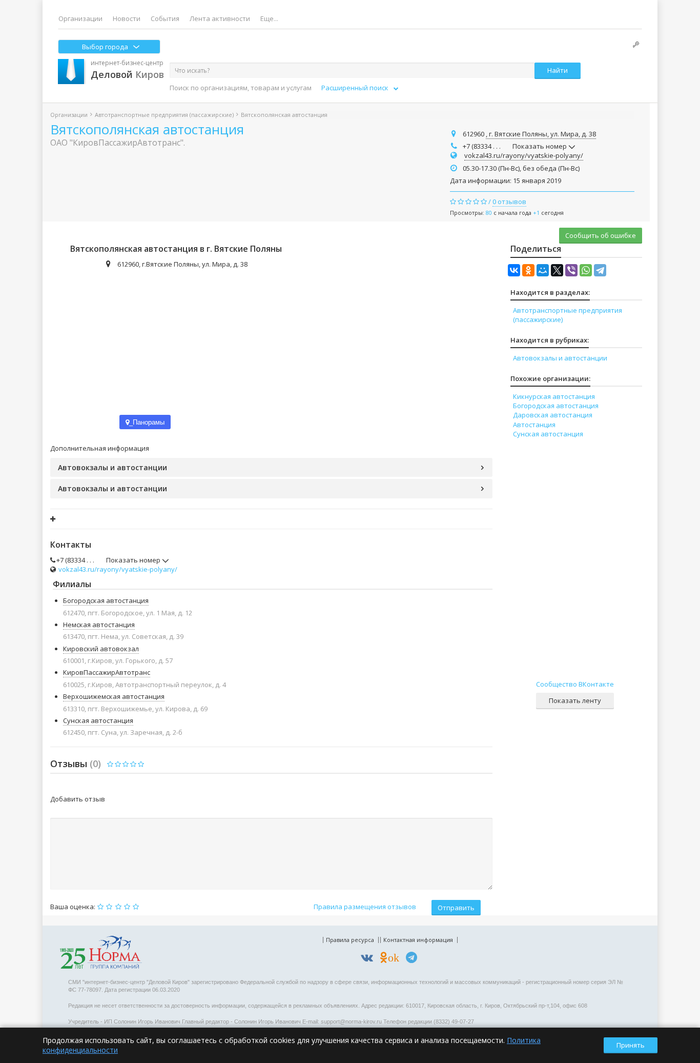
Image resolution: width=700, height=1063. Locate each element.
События (165, 18)
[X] (557, 270)
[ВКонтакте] (514, 270)
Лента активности (220, 18)
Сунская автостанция (98, 720)
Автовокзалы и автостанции (112, 467)
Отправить (456, 907)
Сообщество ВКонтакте (575, 684)
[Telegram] (600, 270)
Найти (557, 70)
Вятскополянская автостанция (147, 129)
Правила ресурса (350, 940)
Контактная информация (418, 940)
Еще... (269, 18)
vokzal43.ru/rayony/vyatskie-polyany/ (523, 155)
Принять (630, 1045)
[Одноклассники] (528, 270)
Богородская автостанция (106, 600)
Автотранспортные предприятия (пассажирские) (164, 114)
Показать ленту (575, 700)
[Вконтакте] (369, 959)
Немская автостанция (99, 624)
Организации (80, 18)
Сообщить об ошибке (600, 235)
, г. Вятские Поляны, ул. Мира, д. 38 (541, 133)
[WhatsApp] (586, 270)
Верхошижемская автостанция (113, 696)
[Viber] (571, 270)
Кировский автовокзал (101, 648)
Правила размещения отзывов (365, 906)
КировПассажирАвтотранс (106, 672)
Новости (126, 18)
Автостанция (534, 424)
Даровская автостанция (552, 414)
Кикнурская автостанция (554, 396)
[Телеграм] (414, 959)
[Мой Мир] (543, 270)
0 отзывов (509, 201)
